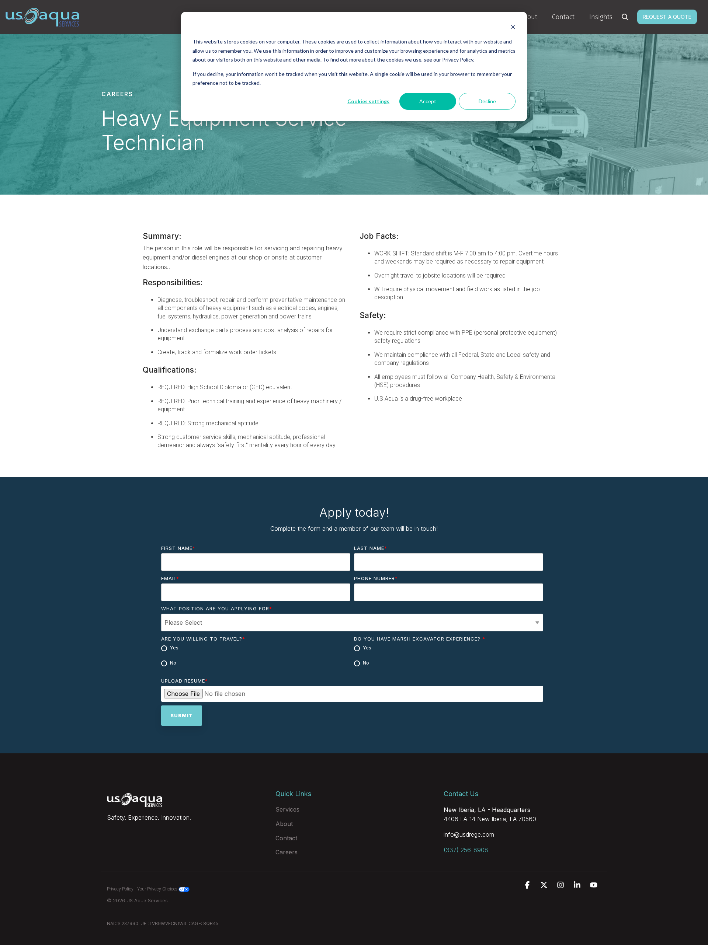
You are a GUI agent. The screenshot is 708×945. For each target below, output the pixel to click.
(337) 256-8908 (466, 850)
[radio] (255, 648)
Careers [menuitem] (286, 852)
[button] (528, 885)
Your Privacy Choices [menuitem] (157, 889)
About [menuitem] (284, 823)
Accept (427, 101)
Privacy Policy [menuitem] (120, 889)
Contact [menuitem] (286, 838)
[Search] (625, 17)
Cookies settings (368, 101)
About (528, 17)
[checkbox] (255, 656)
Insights (600, 17)
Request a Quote (667, 17)
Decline (487, 101)
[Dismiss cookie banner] (513, 27)
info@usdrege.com (469, 834)
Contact (563, 17)
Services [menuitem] (287, 809)
